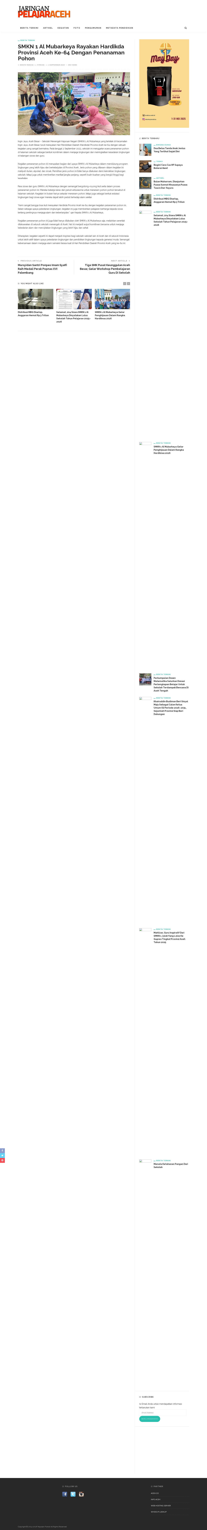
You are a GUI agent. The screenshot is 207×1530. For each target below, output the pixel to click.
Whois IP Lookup (159, 1512)
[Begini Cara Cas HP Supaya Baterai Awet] (145, 166)
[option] (35, 303)
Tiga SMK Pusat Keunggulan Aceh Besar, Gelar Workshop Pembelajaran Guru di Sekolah (105, 268)
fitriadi (41, 65)
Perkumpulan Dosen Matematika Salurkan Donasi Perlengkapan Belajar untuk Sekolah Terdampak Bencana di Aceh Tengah (171, 684)
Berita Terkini (29, 28)
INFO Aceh (155, 1499)
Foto (77, 28)
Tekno (159, 161)
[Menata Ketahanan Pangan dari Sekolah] (145, 1272)
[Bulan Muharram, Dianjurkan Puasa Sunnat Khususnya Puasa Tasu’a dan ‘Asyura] (145, 183)
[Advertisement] (164, 1450)
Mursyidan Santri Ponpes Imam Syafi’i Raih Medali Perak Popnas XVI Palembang (42, 268)
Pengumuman (93, 28)
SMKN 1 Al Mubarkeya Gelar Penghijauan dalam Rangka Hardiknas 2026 (110, 315)
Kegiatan (63, 28)
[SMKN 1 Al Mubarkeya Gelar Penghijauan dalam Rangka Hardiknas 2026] (112, 299)
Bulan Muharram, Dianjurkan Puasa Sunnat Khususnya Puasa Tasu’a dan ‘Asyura (170, 184)
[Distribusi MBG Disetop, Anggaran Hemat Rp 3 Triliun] (35, 299)
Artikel (48, 28)
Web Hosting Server (161, 1506)
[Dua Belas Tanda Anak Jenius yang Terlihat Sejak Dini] (145, 149)
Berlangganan (150, 1419)
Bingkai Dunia (163, 145)
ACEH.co (155, 1493)
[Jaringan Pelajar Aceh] (44, 12)
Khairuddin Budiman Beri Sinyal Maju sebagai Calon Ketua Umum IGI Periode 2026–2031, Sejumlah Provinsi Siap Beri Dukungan (171, 707)
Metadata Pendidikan (119, 28)
